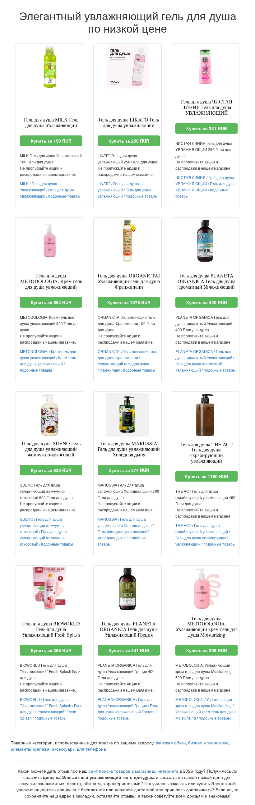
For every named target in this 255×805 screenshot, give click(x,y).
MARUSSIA (107, 519)
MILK (24, 183)
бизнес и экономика (208, 742)
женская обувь (171, 742)
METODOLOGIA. (34, 351)
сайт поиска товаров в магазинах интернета (133, 771)
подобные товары (64, 196)
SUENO (26, 519)
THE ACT (183, 525)
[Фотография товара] (49, 67)
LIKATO (104, 183)
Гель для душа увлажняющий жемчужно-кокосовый (42, 525)
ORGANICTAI (109, 351)
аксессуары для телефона (79, 749)
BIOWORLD (30, 699)
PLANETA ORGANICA (194, 351)
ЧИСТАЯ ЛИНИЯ (190, 177)
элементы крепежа (30, 749)
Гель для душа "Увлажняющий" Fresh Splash (51, 711)
